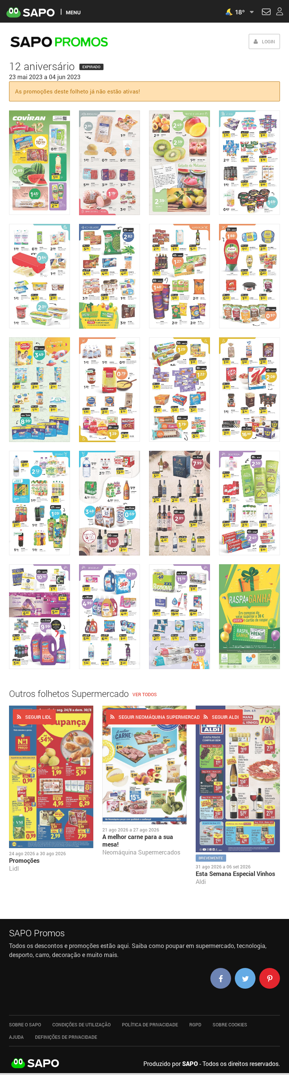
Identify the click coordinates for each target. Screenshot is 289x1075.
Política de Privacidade (150, 1024)
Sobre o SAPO (25, 1024)
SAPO (35, 1063)
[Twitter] (245, 978)
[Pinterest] (269, 978)
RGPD (195, 1024)
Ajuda (16, 1037)
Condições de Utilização (81, 1024)
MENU (73, 12)
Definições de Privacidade (66, 1037)
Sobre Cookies (230, 1024)
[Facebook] (220, 978)
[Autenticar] (266, 13)
